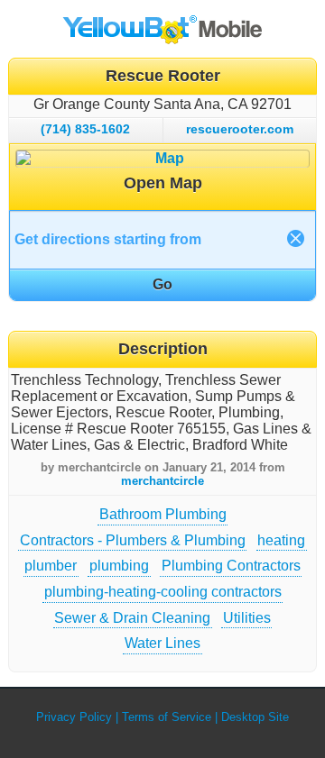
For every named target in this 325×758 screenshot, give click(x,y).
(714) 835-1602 (85, 129)
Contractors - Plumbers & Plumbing (133, 540)
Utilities (247, 618)
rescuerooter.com (239, 129)
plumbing (119, 565)
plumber (50, 565)
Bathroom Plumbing (163, 514)
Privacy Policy (74, 717)
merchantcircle (162, 481)
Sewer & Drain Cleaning (132, 618)
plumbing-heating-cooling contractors (163, 591)
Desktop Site (255, 717)
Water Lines (162, 643)
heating (281, 540)
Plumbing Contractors (231, 565)
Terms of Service (166, 717)
